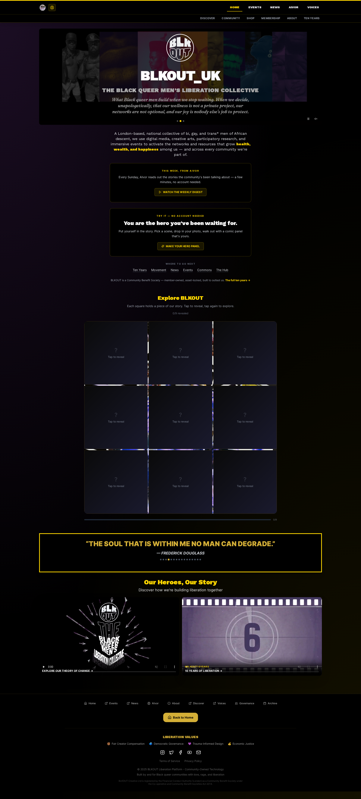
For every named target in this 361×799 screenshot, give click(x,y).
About (292, 18)
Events (254, 7)
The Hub (222, 270)
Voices (313, 7)
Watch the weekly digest (182, 192)
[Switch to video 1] (177, 121)
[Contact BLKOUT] (198, 752)
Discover (207, 18)
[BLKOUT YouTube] (189, 752)
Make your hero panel (183, 246)
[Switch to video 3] (183, 121)
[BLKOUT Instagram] (162, 752)
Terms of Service (169, 761)
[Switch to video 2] (180, 121)
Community (231, 18)
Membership (270, 18)
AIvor (293, 7)
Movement (158, 270)
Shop (251, 18)
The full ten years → (237, 280)
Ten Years (312, 18)
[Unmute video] (316, 119)
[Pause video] (308, 119)
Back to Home (183, 717)
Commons (204, 270)
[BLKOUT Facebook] (180, 752)
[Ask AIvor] (52, 7)
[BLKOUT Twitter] (171, 752)
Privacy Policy (193, 761)
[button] (180, 552)
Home (234, 7)
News (275, 7)
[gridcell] (116, 353)
